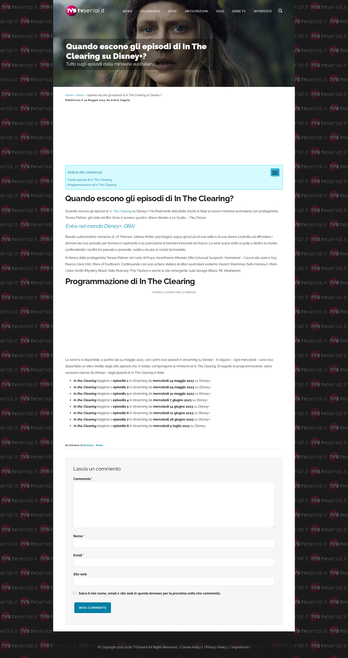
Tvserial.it (85, 10)
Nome (79, 536)
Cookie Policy (191, 647)
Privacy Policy (216, 647)
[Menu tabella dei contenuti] (275, 172)
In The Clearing (120, 211)
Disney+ (89, 445)
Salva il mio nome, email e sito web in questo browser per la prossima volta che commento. (150, 593)
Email (78, 555)
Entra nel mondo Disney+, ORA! (100, 226)
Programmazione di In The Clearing (91, 185)
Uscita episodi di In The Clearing (89, 180)
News (80, 95)
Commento (83, 479)
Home (69, 95)
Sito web (80, 574)
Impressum (240, 647)
